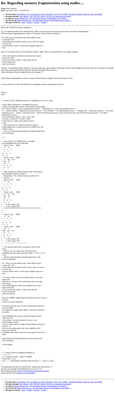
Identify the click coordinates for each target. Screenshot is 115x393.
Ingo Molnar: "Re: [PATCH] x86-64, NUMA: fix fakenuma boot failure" (46, 16)
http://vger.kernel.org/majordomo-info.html (34, 371)
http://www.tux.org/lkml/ (26, 373)
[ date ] (23, 22)
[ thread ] (29, 22)
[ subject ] (36, 22)
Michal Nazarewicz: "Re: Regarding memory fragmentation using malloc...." (41, 18)
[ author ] (44, 22)
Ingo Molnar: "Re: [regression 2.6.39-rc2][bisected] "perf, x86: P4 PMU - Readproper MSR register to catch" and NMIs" (60, 14)
